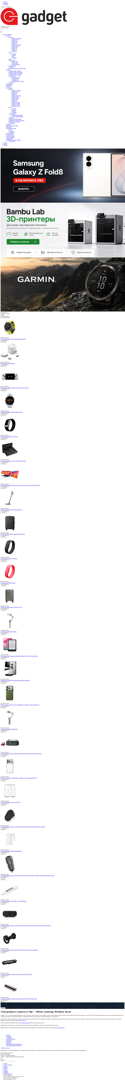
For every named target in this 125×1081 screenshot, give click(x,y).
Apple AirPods (12, 65)
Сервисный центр (10, 1039)
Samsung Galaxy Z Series (15, 71)
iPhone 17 (14, 43)
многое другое (22, 1020)
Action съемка (9, 133)
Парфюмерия (9, 138)
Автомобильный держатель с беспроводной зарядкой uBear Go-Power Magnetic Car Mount (23, 826)
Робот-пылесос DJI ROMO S (8, 363)
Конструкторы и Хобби (12, 125)
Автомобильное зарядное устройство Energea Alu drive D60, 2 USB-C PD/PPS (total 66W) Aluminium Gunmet (27, 875)
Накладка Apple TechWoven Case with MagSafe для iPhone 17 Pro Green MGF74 (20, 704)
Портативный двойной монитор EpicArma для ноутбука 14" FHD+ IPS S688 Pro (20, 485)
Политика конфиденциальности (14, 1044)
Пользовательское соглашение (13, 1045)
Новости (5, 1067)
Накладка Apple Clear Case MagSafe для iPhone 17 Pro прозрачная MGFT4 (19, 778)
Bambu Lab (9, 85)
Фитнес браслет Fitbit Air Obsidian (9, 558)
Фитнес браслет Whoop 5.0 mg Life (9, 436)
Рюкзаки (8, 124)
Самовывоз (9, 1037)
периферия (12, 132)
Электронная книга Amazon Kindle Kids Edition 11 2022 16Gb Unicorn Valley (19, 656)
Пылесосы (9, 127)
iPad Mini (14, 58)
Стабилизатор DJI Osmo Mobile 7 (9, 631)
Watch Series (15, 61)
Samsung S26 (15, 78)
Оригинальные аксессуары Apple (17, 68)
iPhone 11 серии (16, 106)
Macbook (11, 117)
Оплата (5, 1)
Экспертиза (9, 1040)
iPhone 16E (15, 99)
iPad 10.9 (14, 108)
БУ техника (12, 141)
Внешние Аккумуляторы (15, 119)
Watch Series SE (16, 64)
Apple (7, 35)
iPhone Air (14, 41)
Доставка (5, 3)
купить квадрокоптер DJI (25, 1022)
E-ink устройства (10, 137)
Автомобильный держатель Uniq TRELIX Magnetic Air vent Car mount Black (19, 950)
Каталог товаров (7, 34)
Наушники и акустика (14, 121)
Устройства (12, 123)
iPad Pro (14, 54)
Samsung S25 (15, 80)
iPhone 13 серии (16, 104)
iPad (10, 52)
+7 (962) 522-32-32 (5, 1048)
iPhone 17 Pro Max (16, 38)
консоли (11, 130)
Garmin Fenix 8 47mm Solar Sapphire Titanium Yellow (13, 339)
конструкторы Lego (59, 1027)
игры (10, 129)
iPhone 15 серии (16, 102)
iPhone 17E (15, 42)
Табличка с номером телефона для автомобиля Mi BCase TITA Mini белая (19, 998)
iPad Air (14, 55)
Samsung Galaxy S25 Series (15, 73)
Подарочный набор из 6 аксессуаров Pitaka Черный (13, 461)
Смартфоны (9, 84)
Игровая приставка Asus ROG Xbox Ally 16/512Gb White (15, 387)
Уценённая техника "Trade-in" (13, 140)
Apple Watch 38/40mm (17, 115)
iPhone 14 (14, 51)
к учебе (5, 142)
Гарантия (8, 1041)
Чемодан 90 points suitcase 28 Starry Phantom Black (13, 534)
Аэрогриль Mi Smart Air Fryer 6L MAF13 (10, 802)
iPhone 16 (14, 48)
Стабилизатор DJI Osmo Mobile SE (9, 729)
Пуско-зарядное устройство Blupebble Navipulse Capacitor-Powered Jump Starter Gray (21, 753)
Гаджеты (11, 67)
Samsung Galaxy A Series (15, 74)
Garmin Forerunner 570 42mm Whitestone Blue (11, 412)
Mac (10, 59)
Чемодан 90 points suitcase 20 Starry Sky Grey (11, 607)
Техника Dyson (10, 134)
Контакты (5, 4)
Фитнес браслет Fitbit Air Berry (8, 583)
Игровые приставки (11, 128)
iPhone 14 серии (16, 103)
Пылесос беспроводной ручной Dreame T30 (11, 509)
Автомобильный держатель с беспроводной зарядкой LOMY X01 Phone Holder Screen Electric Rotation (26, 925)
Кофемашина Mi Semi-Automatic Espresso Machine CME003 (15, 680)
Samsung (8, 69)
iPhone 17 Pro (15, 39)
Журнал (5, 144)
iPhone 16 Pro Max (16, 45)
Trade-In (5, 145)
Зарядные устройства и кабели (16, 120)
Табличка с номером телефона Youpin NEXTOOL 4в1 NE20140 (16, 974)
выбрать (3, 1008)
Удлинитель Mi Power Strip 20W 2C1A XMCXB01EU (14, 901)
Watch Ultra (15, 63)
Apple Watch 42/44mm (17, 116)
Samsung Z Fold (16, 77)
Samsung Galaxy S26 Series (15, 72)
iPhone (10, 37)
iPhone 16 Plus (15, 98)
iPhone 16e (14, 47)
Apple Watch (12, 60)
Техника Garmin (10, 136)
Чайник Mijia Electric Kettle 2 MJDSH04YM (11, 851)
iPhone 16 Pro (15, 46)
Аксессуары (12, 76)
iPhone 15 (14, 50)
